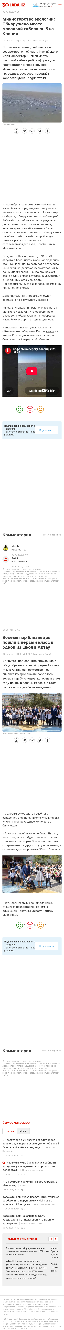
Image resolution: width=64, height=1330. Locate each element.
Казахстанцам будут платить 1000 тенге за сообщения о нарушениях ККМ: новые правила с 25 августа (30, 1200)
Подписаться (46, 430)
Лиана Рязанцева (40, 40)
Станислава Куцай (41, 654)
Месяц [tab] (23, 1131)
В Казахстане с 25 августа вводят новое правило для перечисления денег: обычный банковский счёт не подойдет (30, 1145)
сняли (50, 331)
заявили (23, 311)
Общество (7, 40)
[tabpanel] (32, 1183)
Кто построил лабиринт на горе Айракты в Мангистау (29, 1183)
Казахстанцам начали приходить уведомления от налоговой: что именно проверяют (28, 1219)
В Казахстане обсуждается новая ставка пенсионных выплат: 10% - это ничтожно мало (28, 1251)
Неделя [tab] (9, 1131)
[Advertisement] (32, 167)
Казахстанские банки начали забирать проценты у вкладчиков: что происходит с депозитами (29, 1166)
